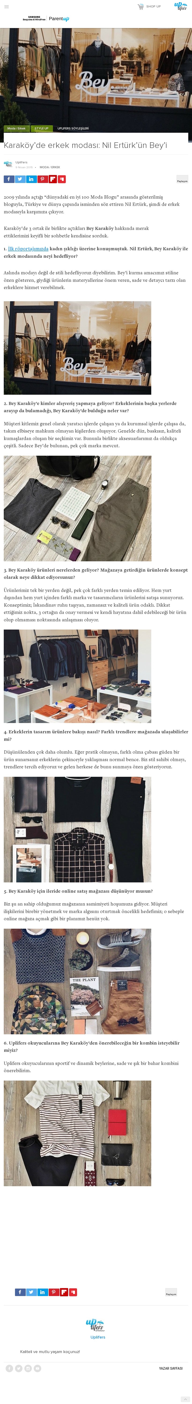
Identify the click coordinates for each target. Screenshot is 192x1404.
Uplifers (21, 162)
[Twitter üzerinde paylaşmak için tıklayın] (20, 179)
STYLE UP (42, 128)
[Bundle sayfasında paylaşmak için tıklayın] (61, 179)
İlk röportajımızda (28, 249)
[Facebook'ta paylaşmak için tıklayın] (9, 179)
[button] (6, 6)
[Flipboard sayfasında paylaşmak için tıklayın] (53, 179)
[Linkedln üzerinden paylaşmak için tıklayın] (31, 179)
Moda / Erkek (16, 128)
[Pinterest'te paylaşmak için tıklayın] (42, 179)
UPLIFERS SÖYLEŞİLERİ (73, 128)
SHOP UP (153, 6)
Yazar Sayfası (171, 1368)
